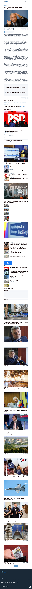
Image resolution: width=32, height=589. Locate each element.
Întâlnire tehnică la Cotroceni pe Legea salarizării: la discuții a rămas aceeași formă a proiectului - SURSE (16, 389)
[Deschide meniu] (28, 2)
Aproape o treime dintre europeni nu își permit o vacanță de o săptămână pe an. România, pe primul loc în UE (19, 209)
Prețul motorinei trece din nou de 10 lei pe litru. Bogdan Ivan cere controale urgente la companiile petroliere (15, 521)
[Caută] (25, 2)
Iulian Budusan (11, 28)
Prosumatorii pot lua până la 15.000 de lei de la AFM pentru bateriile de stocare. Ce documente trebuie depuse (16, 137)
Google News (22, 106)
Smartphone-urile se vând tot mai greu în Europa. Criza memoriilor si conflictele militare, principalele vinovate (18, 244)
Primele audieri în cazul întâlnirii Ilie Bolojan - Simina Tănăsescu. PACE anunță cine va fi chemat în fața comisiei (15, 367)
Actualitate (6, 5)
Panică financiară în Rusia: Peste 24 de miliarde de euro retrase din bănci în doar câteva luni (18, 252)
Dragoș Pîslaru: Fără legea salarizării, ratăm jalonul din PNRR (16, 87)
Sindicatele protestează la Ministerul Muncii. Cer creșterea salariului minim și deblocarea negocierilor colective (16, 323)
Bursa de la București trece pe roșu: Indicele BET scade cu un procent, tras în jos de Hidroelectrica (19, 205)
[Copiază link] (22, 29)
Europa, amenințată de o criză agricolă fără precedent (14, 140)
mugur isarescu (15, 102)
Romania (5, 102)
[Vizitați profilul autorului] (4, 29)
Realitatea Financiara (25, 365)
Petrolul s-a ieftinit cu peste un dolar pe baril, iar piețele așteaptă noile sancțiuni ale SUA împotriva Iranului (18, 248)
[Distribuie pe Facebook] (24, 29)
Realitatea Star (12, 579)
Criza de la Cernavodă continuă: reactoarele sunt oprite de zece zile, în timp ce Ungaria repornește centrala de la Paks (16, 455)
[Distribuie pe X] (27, 29)
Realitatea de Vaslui (9, 582)
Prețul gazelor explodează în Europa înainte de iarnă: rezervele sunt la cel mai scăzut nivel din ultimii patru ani (19, 217)
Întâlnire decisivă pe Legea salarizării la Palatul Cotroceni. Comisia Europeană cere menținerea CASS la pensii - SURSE (19, 179)
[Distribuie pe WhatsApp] (25, 29)
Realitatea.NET (2, 579)
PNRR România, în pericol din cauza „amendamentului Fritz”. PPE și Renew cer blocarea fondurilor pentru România (15, 241)
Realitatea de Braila (15, 582)
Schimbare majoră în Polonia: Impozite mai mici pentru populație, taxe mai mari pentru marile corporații (18, 256)
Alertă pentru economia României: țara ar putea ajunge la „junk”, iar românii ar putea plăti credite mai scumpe (19, 213)
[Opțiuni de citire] (30, 587)
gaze (5, 103)
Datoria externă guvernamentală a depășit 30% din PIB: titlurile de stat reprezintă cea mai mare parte (15, 542)
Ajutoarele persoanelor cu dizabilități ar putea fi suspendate (16, 92)
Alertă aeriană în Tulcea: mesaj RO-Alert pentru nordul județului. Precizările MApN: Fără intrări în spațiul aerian (17, 94)
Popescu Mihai (26, 342)
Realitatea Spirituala (17, 579)
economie (9, 102)
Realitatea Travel (23, 579)
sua (7, 103)
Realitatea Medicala (28, 579)
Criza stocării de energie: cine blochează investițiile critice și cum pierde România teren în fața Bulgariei (16, 131)
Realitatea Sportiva (7, 579)
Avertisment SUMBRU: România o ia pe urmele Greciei (13, 563)
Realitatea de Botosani (3, 582)
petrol (20, 102)
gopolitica (24, 102)
